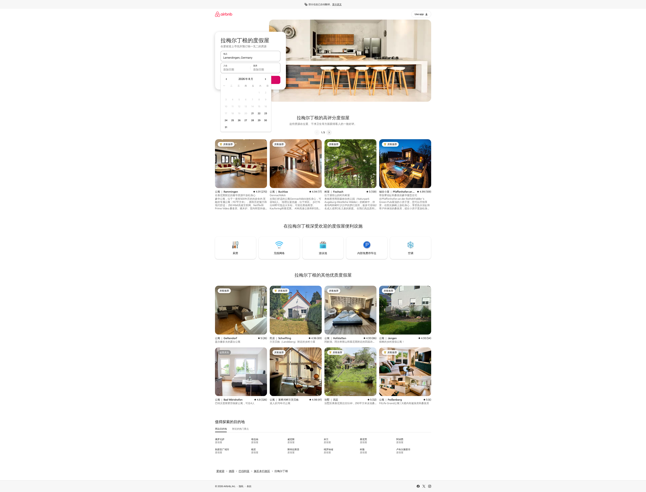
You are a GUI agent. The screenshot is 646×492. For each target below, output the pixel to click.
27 (245, 120)
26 (239, 120)
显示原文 (337, 4)
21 (252, 113)
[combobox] (250, 58)
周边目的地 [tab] (221, 428)
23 (265, 113)
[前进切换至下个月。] (265, 79)
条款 (249, 486)
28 (252, 120)
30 (265, 120)
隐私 (241, 486)
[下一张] (329, 132)
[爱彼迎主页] (223, 14)
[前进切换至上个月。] (226, 79)
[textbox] (235, 69)
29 (259, 120)
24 (226, 120)
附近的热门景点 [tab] (240, 428)
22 (259, 113)
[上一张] (317, 132)
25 (232, 120)
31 (226, 127)
